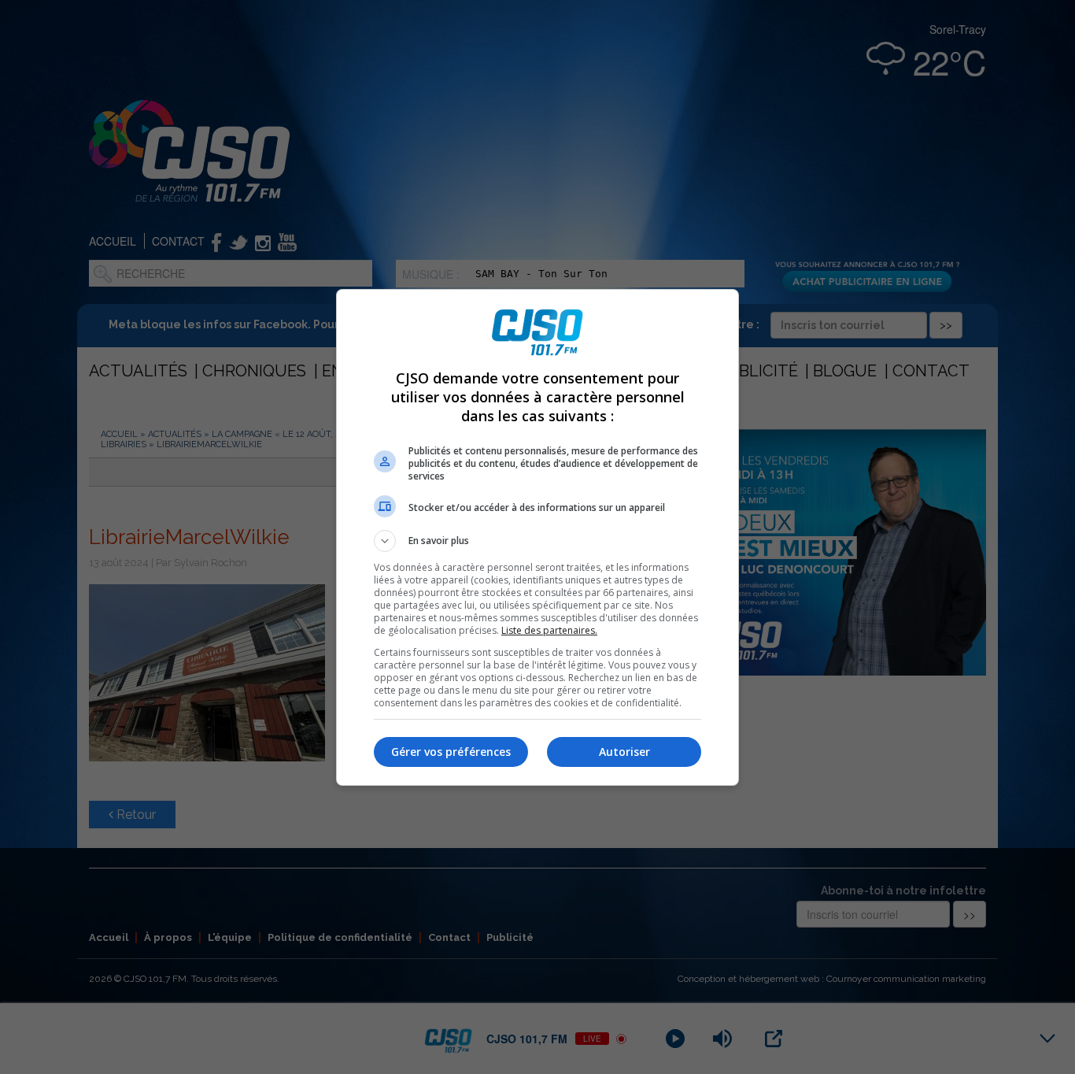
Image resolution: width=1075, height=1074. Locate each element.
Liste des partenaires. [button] (549, 630)
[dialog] (537, 537)
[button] (537, 541)
